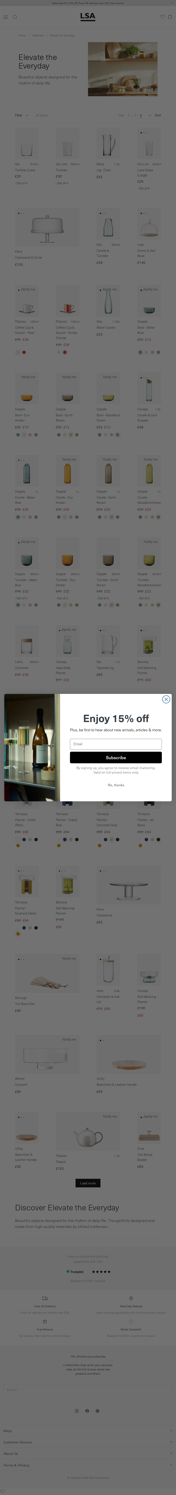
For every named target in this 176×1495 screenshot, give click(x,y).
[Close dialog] (166, 699)
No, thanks (116, 785)
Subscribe (116, 757)
